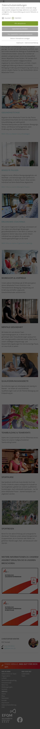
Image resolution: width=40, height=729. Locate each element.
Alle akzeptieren (20, 23)
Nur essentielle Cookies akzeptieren (20, 34)
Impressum (19, 43)
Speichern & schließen (20, 29)
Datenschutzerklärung (31, 43)
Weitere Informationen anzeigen (20, 38)
